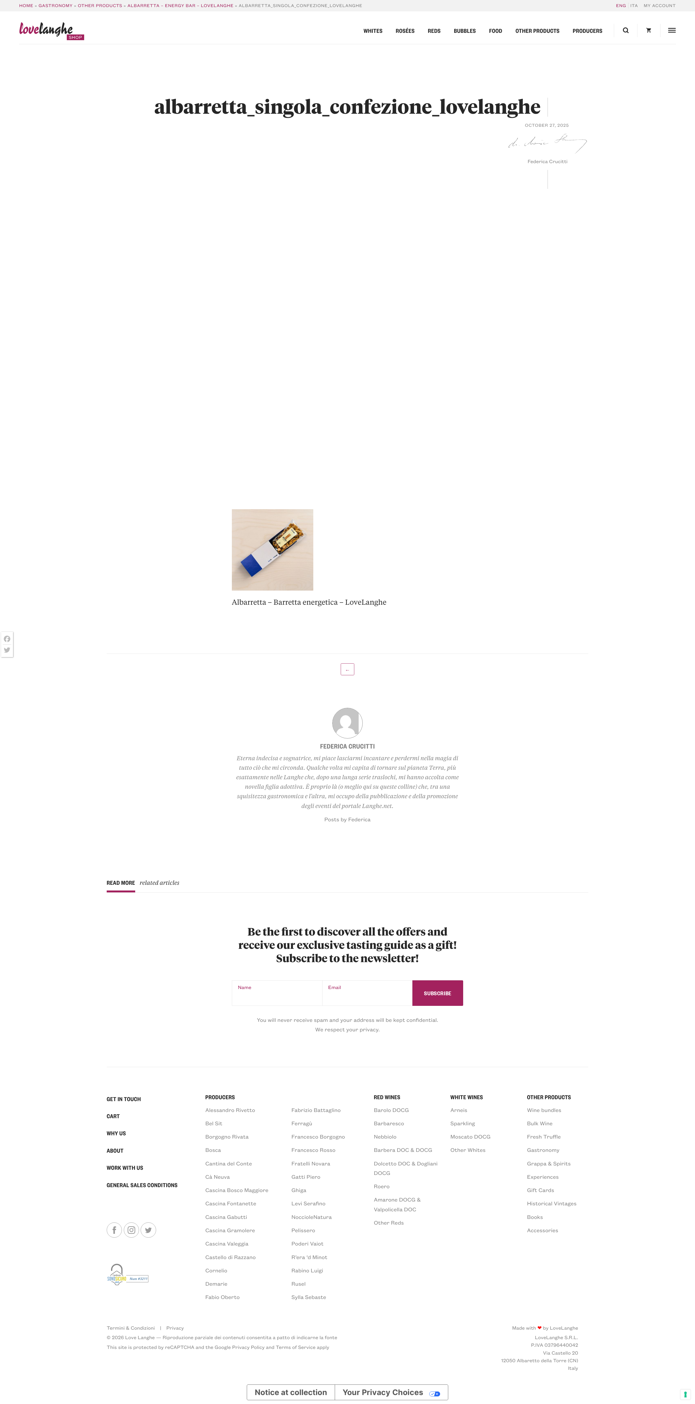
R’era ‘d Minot (309, 1257)
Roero (382, 1186)
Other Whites (468, 1149)
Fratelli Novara (311, 1163)
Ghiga (299, 1190)
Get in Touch (124, 1098)
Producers (587, 30)
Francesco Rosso (314, 1149)
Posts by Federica (347, 819)
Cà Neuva (217, 1176)
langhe (45, 31)
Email (334, 987)
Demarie (216, 1283)
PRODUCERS (220, 1097)
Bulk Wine (539, 1123)
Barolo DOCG (391, 1110)
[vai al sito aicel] (128, 1281)
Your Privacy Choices (383, 1392)
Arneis (458, 1110)
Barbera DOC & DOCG (403, 1149)
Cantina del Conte (228, 1163)
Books (535, 1217)
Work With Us (125, 1167)
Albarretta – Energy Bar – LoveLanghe (180, 5)
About (115, 1150)
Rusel (299, 1283)
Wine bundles (544, 1110)
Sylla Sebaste (309, 1297)
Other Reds (389, 1222)
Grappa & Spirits (549, 1163)
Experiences (543, 1176)
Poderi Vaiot (308, 1243)
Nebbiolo (385, 1136)
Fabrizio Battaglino (316, 1110)
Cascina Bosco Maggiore (236, 1190)
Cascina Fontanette (230, 1203)
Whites (373, 30)
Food (496, 30)
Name (244, 987)
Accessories (542, 1230)
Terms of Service (295, 1347)
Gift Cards (540, 1190)
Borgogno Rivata (227, 1136)
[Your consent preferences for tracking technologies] (685, 1394)
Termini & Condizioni (131, 1327)
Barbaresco (389, 1123)
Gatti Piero (306, 1176)
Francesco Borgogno (318, 1136)
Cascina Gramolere (230, 1230)
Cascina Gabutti (226, 1217)
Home (26, 5)
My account (660, 5)
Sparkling (462, 1123)
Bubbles (465, 30)
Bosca (213, 1149)
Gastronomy (56, 5)
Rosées (405, 30)
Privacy (175, 1327)
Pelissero (303, 1230)
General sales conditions (142, 1185)
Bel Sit (213, 1123)
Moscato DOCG (470, 1136)
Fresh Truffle (544, 1136)
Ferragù (302, 1123)
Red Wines (387, 1097)
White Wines (466, 1097)
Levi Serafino (309, 1203)
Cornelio (216, 1270)
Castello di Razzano (230, 1257)
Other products (100, 5)
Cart (113, 1116)
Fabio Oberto (222, 1297)
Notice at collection (291, 1392)
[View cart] (648, 30)
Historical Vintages (552, 1203)
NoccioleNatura (312, 1217)
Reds (434, 30)
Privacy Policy (248, 1347)
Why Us (116, 1133)
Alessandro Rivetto (230, 1110)
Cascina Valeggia (226, 1243)
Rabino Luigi (307, 1270)
